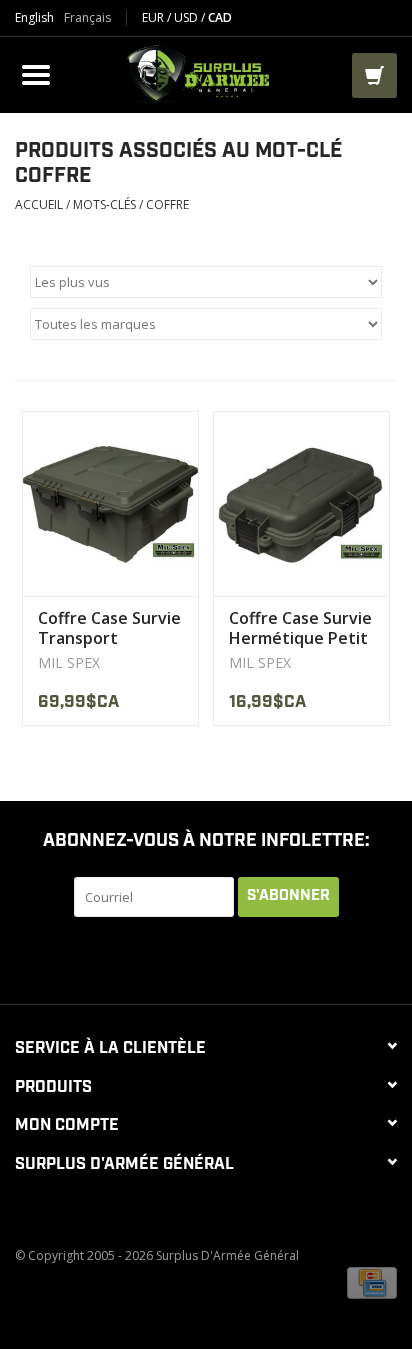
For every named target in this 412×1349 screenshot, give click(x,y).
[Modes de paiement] (372, 1281)
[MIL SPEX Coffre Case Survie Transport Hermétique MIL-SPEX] (110, 503)
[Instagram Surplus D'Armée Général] (296, 958)
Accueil (39, 204)
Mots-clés (104, 204)
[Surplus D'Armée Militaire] (204, 72)
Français (87, 18)
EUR (154, 17)
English (34, 18)
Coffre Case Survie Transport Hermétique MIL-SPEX (109, 628)
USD (187, 17)
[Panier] (374, 75)
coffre (167, 204)
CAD (220, 17)
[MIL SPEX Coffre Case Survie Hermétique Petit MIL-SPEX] (301, 503)
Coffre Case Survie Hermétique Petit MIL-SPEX (300, 628)
